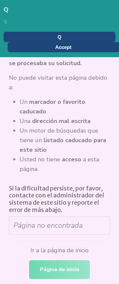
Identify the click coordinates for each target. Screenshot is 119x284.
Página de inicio (59, 269)
